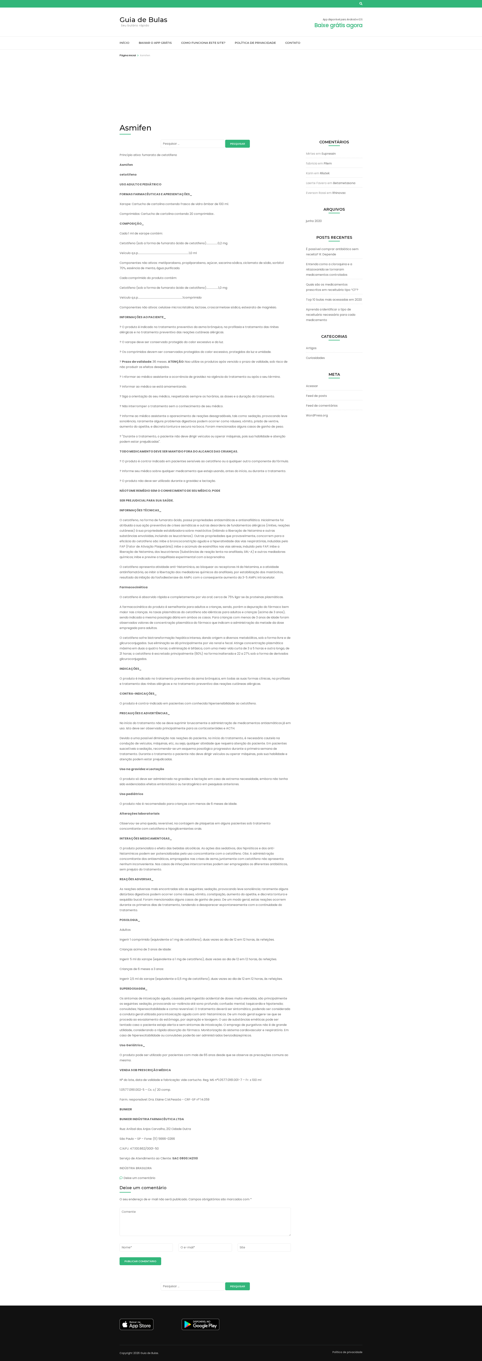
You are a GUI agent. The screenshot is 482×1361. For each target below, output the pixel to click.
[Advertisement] (241, 85)
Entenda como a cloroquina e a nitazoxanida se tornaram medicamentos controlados (329, 269)
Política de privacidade (255, 43)
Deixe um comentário (139, 1178)
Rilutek (325, 173)
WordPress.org (317, 415)
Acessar (312, 386)
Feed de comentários (322, 405)
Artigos (311, 348)
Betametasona (344, 183)
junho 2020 (314, 221)
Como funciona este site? (203, 43)
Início (124, 43)
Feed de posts (316, 396)
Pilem (328, 163)
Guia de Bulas (143, 19)
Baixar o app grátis (155, 43)
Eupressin (329, 153)
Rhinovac (339, 193)
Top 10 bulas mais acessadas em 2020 (334, 299)
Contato (292, 43)
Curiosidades (315, 358)
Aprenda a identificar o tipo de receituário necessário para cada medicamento (330, 314)
